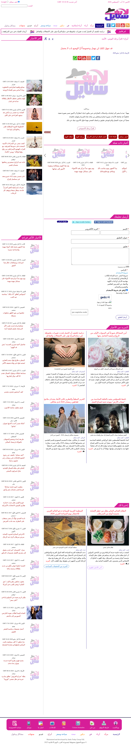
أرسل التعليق (122, 317)
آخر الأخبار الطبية (95, 568)
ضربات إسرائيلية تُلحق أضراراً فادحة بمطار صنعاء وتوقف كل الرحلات (13, 190)
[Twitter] (81, 223)
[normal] (49, 38)
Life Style (112, 137)
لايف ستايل (13, 2)
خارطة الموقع (104, 727)
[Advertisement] (52, 16)
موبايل (29, 727)
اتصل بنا (41, 727)
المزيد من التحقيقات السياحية (56, 566)
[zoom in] (45, 38)
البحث (30, 6)
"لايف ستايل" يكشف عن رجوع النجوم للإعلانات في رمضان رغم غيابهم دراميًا (14, 458)
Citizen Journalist (78, 727)
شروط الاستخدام (122, 273)
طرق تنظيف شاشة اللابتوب (13, 408)
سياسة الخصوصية (15, 727)
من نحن (92, 727)
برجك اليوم (80, 137)
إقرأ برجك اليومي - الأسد (112, 39)
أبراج (126, 39)
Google (3, 2)
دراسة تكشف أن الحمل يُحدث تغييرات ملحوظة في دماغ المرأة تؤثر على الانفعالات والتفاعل (76, 31)
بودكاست (116, 727)
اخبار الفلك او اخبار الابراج (96, 137)
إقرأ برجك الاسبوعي (86, 128)
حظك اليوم (69, 137)
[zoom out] (52, 38)
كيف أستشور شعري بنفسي (13, 392)
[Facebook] (103, 223)
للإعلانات (52, 727)
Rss (64, 727)
